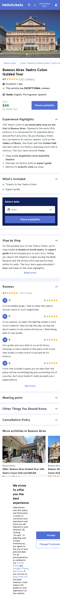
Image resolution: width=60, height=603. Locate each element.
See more (30, 385)
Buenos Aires (10, 63)
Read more (30, 272)
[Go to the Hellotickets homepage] (13, 5)
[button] (30, 119)
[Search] (29, 5)
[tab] (30, 119)
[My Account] (56, 5)
